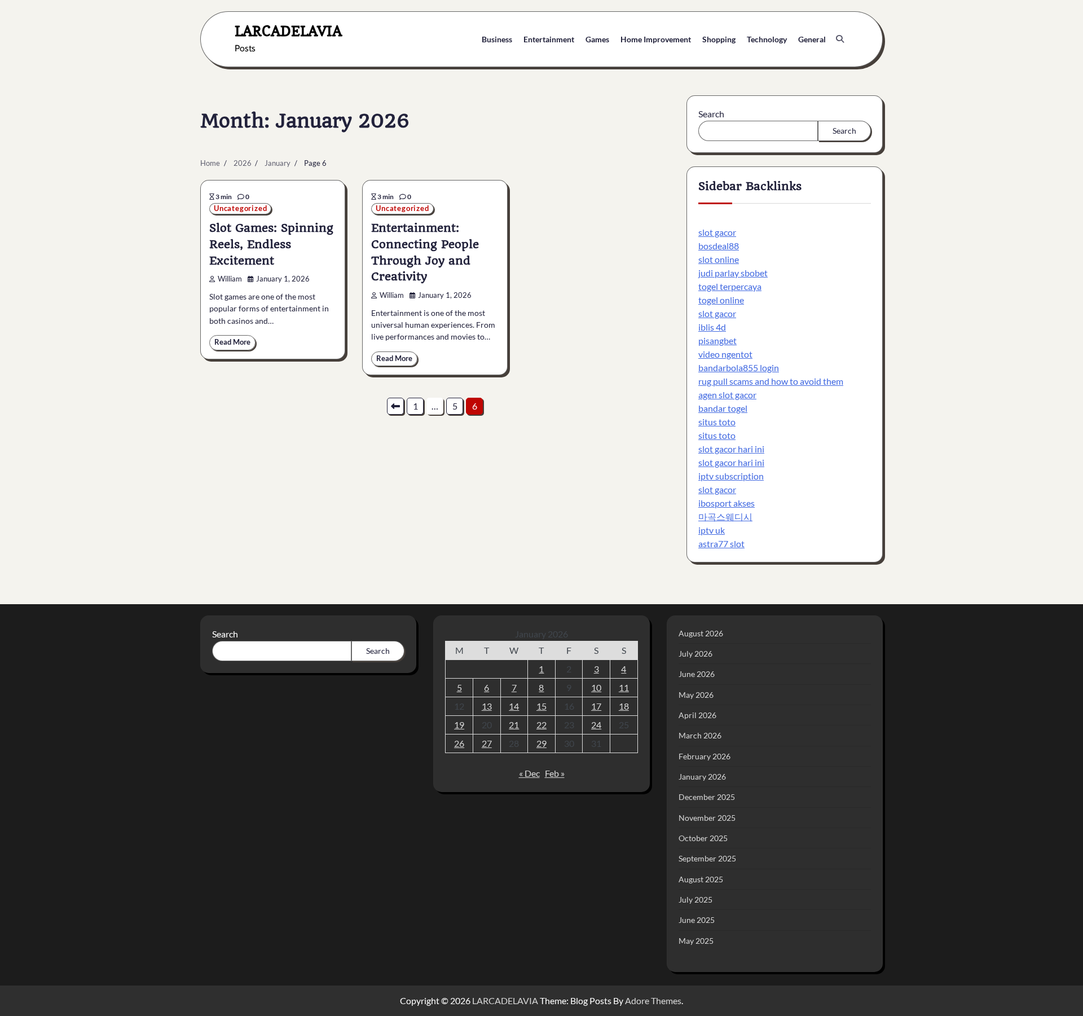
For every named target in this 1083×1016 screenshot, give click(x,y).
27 (487, 743)
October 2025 (703, 838)
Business (497, 39)
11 (624, 687)
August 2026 (701, 633)
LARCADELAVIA (288, 30)
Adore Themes (653, 1000)
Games (597, 39)
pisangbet (717, 340)
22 (541, 724)
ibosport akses (726, 503)
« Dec (529, 773)
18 (624, 706)
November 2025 (707, 818)
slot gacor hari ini (731, 448)
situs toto (717, 421)
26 (459, 743)
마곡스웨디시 (725, 516)
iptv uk (711, 530)
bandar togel (722, 408)
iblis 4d (712, 327)
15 (541, 706)
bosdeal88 (718, 245)
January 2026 (702, 776)
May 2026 (696, 695)
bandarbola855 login (738, 367)
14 (514, 706)
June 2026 (697, 674)
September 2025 (707, 858)
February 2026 (704, 756)
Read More (232, 342)
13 (487, 706)
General (812, 39)
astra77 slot (721, 543)
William (230, 279)
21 (514, 724)
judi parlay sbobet (733, 272)
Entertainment (548, 39)
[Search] (839, 38)
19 (459, 724)
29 (541, 743)
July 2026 (695, 653)
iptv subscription (731, 475)
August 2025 (701, 879)
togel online (721, 299)
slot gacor (717, 232)
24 (596, 724)
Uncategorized (240, 208)
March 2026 (700, 735)
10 (596, 687)
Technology (767, 39)
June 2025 (697, 920)
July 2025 (695, 899)
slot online (718, 259)
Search (711, 113)
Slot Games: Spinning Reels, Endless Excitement (271, 244)
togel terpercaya (729, 286)
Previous (395, 406)
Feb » (555, 773)
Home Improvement (655, 39)
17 (596, 706)
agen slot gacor (727, 394)
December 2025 (707, 797)
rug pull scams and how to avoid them (770, 381)
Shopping (719, 39)
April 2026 (697, 715)
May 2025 (696, 940)
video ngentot (725, 354)
